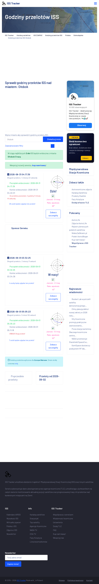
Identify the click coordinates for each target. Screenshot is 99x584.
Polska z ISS (11, 526)
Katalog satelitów (23, 35)
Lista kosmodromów (38, 542)
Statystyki (34, 518)
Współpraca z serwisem (63, 514)
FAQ (54, 530)
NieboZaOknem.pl (79, 233)
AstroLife (75, 220)
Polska (68, 35)
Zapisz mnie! (13, 564)
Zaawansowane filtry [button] (14, 145)
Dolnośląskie (78, 35)
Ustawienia (58, 522)
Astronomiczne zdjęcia (81, 189)
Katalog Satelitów (79, 192)
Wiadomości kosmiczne (63, 518)
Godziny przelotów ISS (53, 35)
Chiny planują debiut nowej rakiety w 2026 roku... (79, 312)
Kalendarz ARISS (14, 514)
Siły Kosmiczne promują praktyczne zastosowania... (77, 322)
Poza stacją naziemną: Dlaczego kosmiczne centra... (80, 332)
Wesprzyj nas (58, 538)
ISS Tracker (13, 3)
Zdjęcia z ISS (12, 530)
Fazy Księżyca (77, 199)
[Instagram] (13, 500)
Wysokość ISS (12, 518)
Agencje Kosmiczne (38, 526)
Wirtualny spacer (14, 522)
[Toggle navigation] (95, 3)
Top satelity (35, 522)
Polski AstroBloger (79, 236)
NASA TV (33, 530)
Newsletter (11, 534)
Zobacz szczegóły (53, 214)
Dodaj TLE (57, 526)
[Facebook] (6, 500)
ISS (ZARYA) (38, 35)
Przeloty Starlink (78, 196)
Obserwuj (81, 125)
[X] (10, 500)
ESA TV (33, 534)
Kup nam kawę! (78, 239)
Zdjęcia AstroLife (79, 223)
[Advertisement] (34, 111)
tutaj (16, 363)
